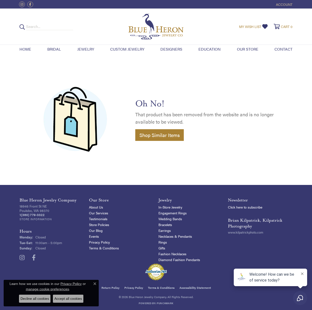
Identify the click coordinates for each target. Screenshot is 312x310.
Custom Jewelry (127, 49)
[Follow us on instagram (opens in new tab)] (22, 4)
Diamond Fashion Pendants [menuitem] (179, 259)
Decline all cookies (34, 299)
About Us (96, 207)
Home (25, 49)
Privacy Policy (99, 242)
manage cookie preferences (47, 289)
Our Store (247, 49)
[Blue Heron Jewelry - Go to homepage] (156, 27)
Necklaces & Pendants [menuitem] (175, 236)
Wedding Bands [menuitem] (170, 218)
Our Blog (96, 230)
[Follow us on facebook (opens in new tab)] (30, 4)
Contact (283, 49)
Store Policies (99, 224)
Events (94, 236)
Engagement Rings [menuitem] (172, 212)
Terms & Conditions (104, 248)
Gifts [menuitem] (161, 248)
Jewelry (85, 49)
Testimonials (98, 218)
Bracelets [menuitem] (165, 224)
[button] (283, 4)
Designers (171, 49)
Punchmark (165, 303)
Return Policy (110, 287)
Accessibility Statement (195, 287)
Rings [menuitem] (162, 242)
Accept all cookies (68, 299)
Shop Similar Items (159, 134)
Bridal (54, 49)
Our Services (98, 212)
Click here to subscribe (245, 207)
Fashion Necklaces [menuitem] (172, 253)
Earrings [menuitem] (164, 230)
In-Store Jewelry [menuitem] (170, 207)
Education (209, 49)
